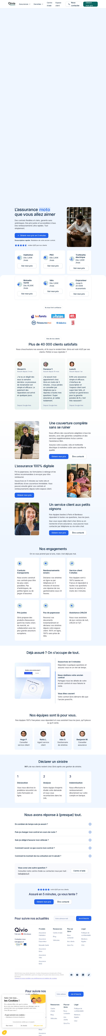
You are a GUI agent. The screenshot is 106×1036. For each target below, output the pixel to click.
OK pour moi (38, 1025)
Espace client (58, 4)
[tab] (73, 664)
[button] (25, 4)
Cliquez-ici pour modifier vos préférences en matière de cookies (36, 978)
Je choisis (24, 1025)
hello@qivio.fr (23, 874)
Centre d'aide (49, 4)
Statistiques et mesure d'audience (15, 1017)
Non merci (9, 1025)
